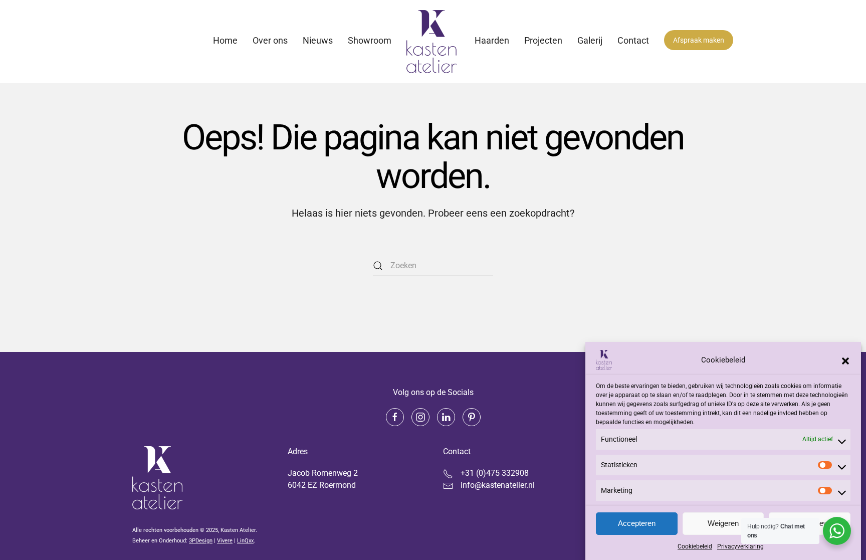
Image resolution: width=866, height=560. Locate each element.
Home (225, 40)
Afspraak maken (698, 40)
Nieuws (318, 40)
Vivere (225, 540)
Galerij (589, 40)
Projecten (543, 40)
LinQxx (245, 540)
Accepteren (637, 523)
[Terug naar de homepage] (433, 41)
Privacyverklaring (740, 546)
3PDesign (200, 540)
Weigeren (723, 523)
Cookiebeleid (695, 546)
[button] (845, 360)
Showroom (369, 40)
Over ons (270, 40)
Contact (633, 40)
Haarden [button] (492, 40)
